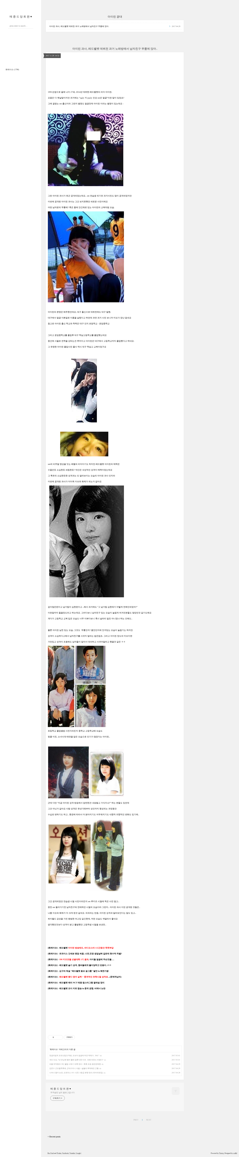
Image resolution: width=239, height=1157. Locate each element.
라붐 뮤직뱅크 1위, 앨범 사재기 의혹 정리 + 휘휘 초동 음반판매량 (75, 1064)
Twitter (59, 1153)
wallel (235, 1153)
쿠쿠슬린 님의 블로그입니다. (62, 1093)
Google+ (79, 1153)
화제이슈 (12, 70)
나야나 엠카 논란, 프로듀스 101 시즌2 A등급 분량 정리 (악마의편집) (76, 1073)
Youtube (72, 1153)
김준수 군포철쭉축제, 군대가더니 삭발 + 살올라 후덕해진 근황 (74, 1068)
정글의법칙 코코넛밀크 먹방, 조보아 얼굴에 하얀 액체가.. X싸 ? (74, 1055)
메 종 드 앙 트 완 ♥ (21, 16)
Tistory (221, 1153)
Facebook (65, 1153)
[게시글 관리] (60, 1037)
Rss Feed (51, 1153)
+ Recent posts (54, 1136)
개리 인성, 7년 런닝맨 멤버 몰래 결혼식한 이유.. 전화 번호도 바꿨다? (76, 1060)
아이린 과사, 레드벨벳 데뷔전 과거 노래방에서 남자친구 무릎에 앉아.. (79, 26)
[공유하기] (56, 1037)
